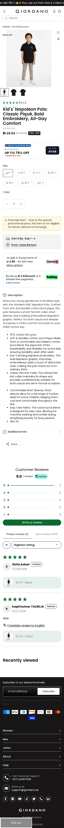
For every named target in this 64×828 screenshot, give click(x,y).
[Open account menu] (55, 11)
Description (15, 295)
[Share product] (58, 38)
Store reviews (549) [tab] (47, 534)
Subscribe (48, 691)
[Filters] (6, 545)
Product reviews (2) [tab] (17, 534)
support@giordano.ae (25, 790)
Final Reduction (20, 26)
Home (6, 26)
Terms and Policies (32, 824)
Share (14, 444)
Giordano (36, 817)
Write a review (32, 522)
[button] (11, 102)
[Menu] (4, 11)
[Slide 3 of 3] (23, 92)
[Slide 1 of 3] (4, 92)
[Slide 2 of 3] (14, 92)
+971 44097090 (21, 779)
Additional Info (17, 431)
